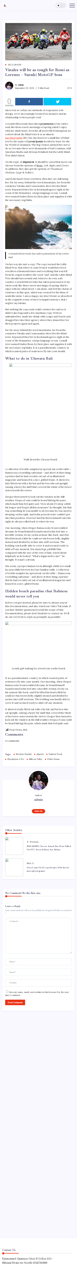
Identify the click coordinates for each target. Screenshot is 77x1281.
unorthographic (14, 137)
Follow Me (39, 811)
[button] (61, 5)
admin (21, 85)
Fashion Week (55, 754)
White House (53, 759)
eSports (40, 754)
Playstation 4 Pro (15, 759)
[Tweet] (57, 101)
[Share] (29, 101)
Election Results (24, 754)
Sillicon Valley (35, 759)
